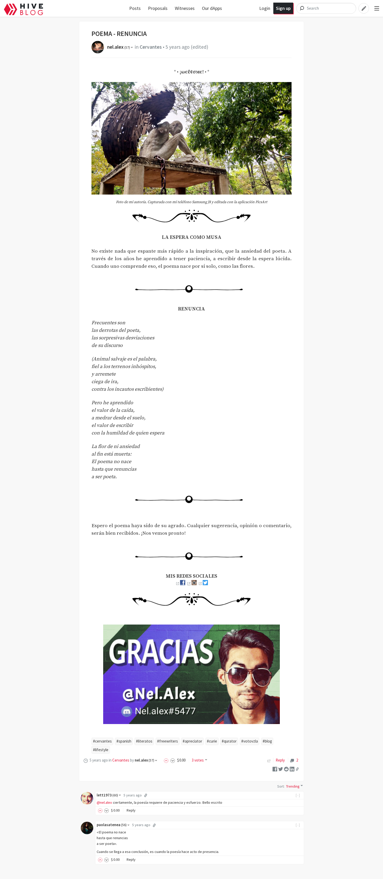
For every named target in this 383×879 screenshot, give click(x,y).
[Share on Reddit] (286, 768)
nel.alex (118, 47)
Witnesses (185, 8)
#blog (267, 741)
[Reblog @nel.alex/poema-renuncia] (269, 760)
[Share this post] (297, 768)
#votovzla (249, 741)
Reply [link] (280, 760)
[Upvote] (167, 760)
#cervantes (102, 741)
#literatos (144, 741)
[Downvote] (172, 760)
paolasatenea (112, 824)
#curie (212, 741)
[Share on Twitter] (280, 768)
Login (264, 8)
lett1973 (107, 795)
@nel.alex (104, 802)
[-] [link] (297, 795)
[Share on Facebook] (275, 768)
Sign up (283, 8)
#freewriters (167, 741)
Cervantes (151, 47)
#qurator (229, 741)
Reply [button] (130, 810)
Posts (135, 8)
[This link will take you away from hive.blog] (177, 584)
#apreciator (192, 741)
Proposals (158, 8)
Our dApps (212, 8)
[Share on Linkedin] (292, 768)
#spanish (123, 741)
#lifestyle (100, 749)
